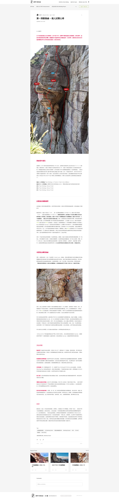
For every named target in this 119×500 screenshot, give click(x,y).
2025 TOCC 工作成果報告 (58, 465)
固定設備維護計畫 (58, 430)
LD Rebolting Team (49, 430)
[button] (74, 2)
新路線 (38, 432)
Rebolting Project (66, 430)
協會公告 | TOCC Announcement (42, 6)
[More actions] (81, 15)
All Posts (32, 6)
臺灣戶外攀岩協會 (37, 2)
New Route (44, 432)
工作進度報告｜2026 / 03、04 (39, 465)
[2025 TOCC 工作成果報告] (60, 458)
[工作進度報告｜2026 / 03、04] (39, 458)
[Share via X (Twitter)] (40, 439)
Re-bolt (76, 430)
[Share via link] (43, 439)
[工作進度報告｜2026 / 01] (80, 458)
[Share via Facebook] (37, 439)
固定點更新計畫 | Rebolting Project (59, 6)
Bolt (73, 430)
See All (87, 450)
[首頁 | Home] (88, 1)
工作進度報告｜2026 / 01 (78, 465)
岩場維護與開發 (40, 430)
